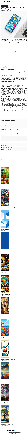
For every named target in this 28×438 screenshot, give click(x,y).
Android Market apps (13, 77)
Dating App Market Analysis (6, 121)
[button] (21, 1)
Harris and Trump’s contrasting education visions (8, 424)
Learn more (2, 159)
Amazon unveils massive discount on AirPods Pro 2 (8, 207)
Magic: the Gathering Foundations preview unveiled (8, 402)
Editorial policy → (4, 140)
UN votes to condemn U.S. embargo (6, 294)
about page (19, 133)
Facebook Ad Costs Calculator (7, 123)
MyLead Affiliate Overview (6, 125)
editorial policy (12, 133)
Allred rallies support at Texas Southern (6, 337)
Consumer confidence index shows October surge (8, 359)
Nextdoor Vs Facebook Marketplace (11, 129)
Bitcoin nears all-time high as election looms (7, 272)
